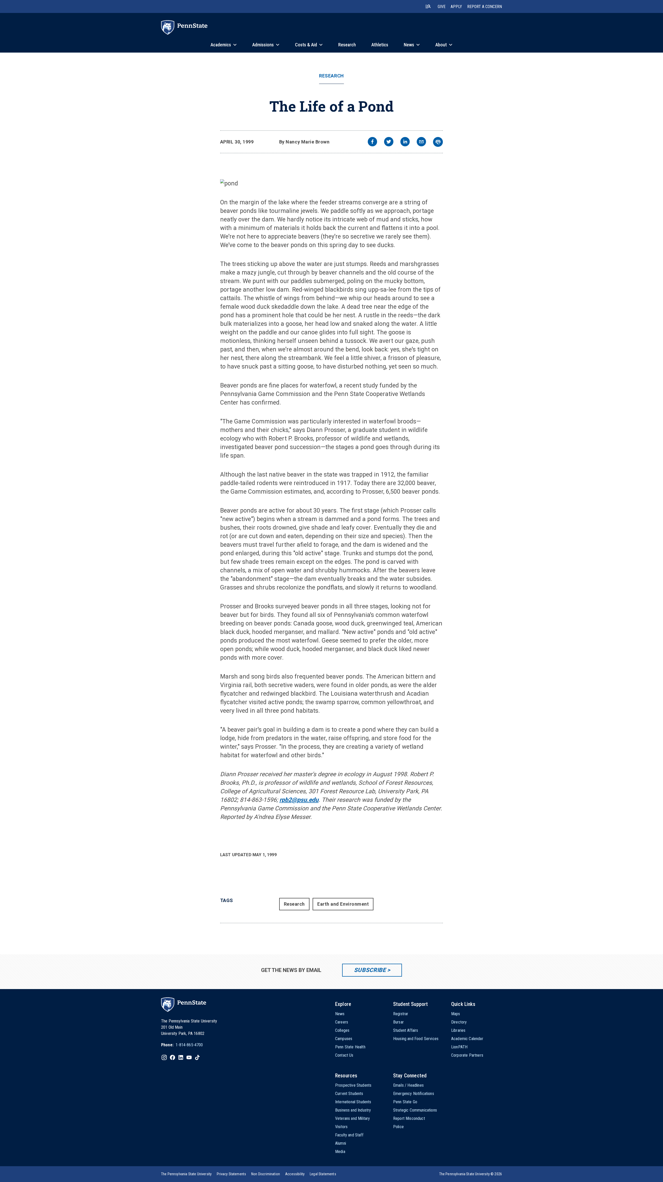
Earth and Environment (343, 904)
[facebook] (372, 142)
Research (331, 75)
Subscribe (370, 970)
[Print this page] (438, 142)
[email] (421, 142)
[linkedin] (405, 142)
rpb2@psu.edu (299, 799)
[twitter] (388, 142)
